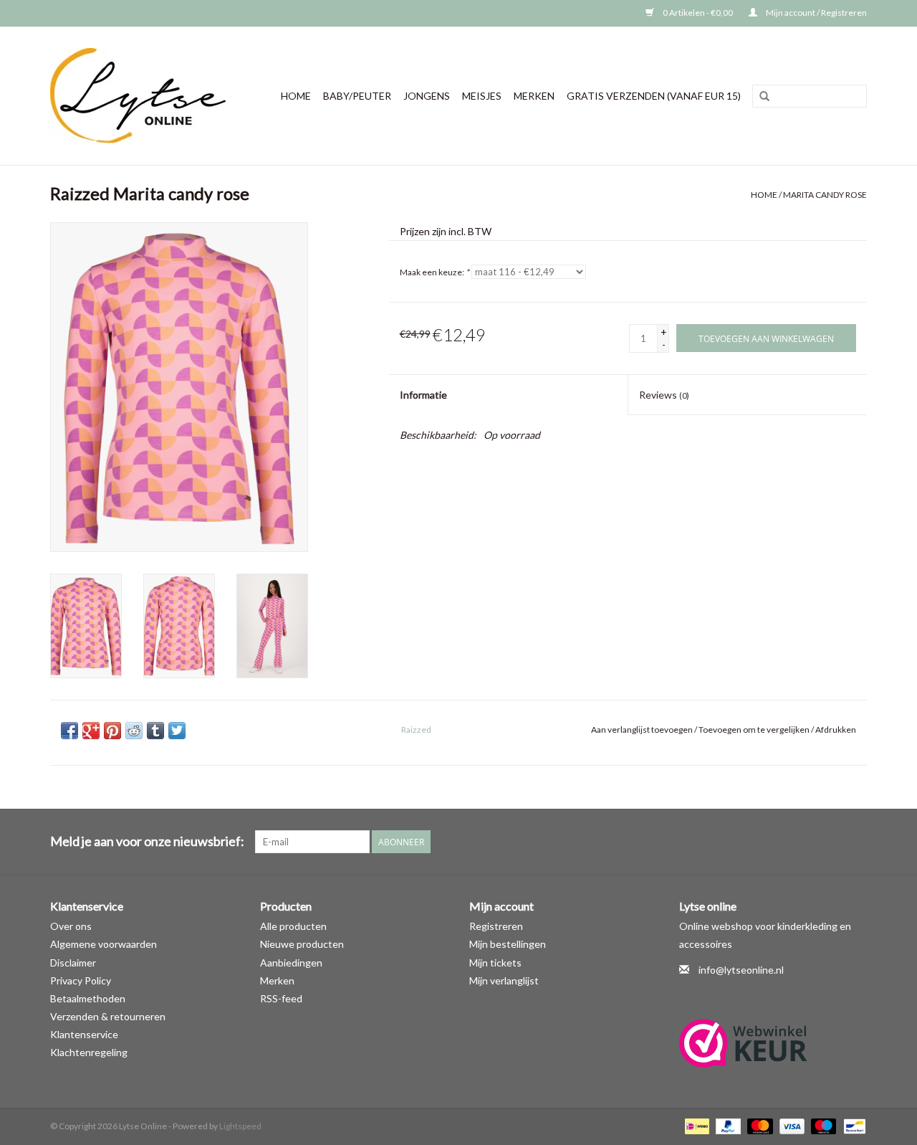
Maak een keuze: (434, 272)
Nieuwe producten (302, 944)
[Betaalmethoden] (695, 1125)
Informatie (423, 395)
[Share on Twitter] (177, 730)
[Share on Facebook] (69, 730)
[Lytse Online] (143, 95)
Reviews (664, 395)
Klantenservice (84, 1034)
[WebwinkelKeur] (773, 1043)
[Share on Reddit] (134, 730)
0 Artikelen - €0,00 (697, 12)
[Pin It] (112, 730)
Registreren (496, 926)
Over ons (71, 926)
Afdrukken (835, 729)
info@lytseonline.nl (741, 970)
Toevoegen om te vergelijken (754, 729)
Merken (534, 96)
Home (296, 96)
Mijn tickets (495, 962)
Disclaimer (73, 962)
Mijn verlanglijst (504, 980)
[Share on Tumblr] (155, 730)
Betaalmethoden (87, 998)
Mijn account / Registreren (815, 12)
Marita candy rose (825, 194)
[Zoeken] (764, 97)
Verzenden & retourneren (107, 1016)
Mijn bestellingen (507, 944)
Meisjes (481, 96)
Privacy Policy (80, 980)
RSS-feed (281, 998)
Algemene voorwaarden (103, 944)
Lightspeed (240, 1126)
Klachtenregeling (89, 1052)
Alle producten (293, 926)
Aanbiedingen (291, 962)
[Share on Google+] (91, 730)
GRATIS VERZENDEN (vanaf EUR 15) (654, 96)
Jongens (426, 96)
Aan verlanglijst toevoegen (642, 729)
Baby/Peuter (357, 96)
